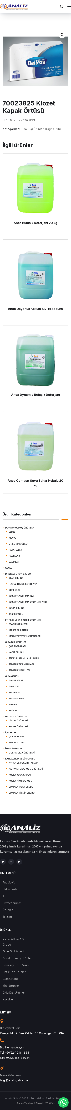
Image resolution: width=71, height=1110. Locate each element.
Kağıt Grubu (53, 129)
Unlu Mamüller (18, 543)
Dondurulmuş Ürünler (19, 527)
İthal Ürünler (13, 748)
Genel (8, 567)
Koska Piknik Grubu (20, 780)
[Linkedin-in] (19, 862)
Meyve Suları (16, 742)
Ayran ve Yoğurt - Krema (23, 762)
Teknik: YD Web (45, 1103)
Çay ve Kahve (16, 736)
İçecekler (10, 732)
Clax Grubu (16, 577)
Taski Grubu (16, 613)
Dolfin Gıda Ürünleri (22, 752)
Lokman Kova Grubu (21, 786)
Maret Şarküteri (18, 630)
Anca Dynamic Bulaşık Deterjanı (35, 394)
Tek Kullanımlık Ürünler (24, 658)
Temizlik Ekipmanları (21, 664)
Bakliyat (14, 686)
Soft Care (14, 589)
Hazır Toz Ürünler (16, 716)
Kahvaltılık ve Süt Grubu (20, 758)
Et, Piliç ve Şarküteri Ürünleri (23, 619)
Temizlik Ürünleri (19, 670)
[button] (62, 34)
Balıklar (14, 561)
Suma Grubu (16, 607)
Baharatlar (16, 680)
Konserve (14, 692)
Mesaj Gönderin (10, 1075)
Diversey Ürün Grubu (18, 573)
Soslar (13, 704)
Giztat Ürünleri (18, 720)
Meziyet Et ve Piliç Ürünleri (25, 636)
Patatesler (15, 549)
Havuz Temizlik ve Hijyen (23, 583)
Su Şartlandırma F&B (21, 595)
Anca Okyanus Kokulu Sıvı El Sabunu (35, 309)
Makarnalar (16, 698)
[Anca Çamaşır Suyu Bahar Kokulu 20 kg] (35, 446)
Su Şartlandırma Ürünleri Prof (28, 601)
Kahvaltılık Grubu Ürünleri (26, 768)
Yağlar (13, 710)
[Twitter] (3, 862)
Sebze (12, 531)
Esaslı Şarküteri (18, 624)
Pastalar (14, 555)
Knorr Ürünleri (18, 726)
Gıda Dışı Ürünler (32, 129)
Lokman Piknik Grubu (22, 792)
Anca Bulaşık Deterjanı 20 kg (35, 223)
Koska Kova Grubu (20, 774)
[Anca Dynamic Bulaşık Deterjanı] (35, 360)
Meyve (12, 537)
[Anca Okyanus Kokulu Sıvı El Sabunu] (35, 274)
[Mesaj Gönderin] (1, 1068)
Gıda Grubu (12, 676)
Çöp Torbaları (17, 646)
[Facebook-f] (11, 862)
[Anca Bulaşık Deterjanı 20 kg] (35, 188)
